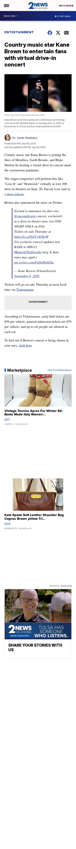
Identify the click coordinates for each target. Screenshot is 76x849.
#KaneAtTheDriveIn (27, 252)
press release (15, 194)
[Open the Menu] (6, 5)
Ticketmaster (24, 289)
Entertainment (19, 32)
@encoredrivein (24, 216)
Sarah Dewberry (27, 138)
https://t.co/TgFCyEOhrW (31, 236)
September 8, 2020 (26, 276)
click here (25, 345)
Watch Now (65, 6)
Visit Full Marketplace (59, 370)
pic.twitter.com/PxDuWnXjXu (34, 262)
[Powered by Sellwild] (66, 586)
